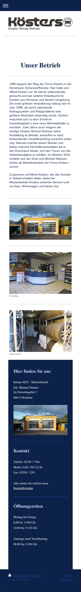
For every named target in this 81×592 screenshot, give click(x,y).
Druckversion (20, 575)
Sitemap (35, 575)
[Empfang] (40, 273)
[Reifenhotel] (40, 331)
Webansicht (66, 579)
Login (69, 575)
